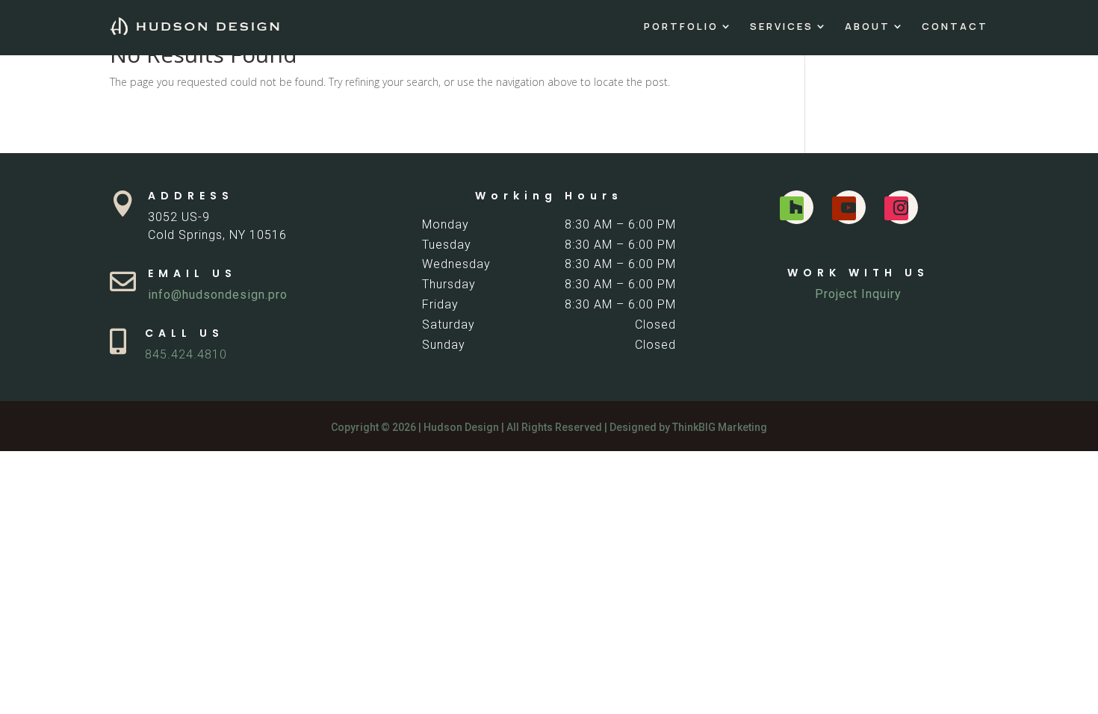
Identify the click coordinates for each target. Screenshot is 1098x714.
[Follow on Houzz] (792, 208)
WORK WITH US (858, 272)
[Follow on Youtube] (844, 208)
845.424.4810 (186, 354)
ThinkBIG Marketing (719, 427)
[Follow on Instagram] (896, 208)
